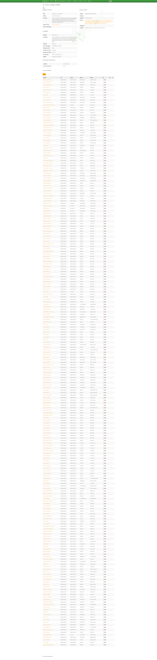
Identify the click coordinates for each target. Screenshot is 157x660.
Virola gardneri (46, 622)
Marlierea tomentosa (47, 372)
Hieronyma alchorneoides (48, 316)
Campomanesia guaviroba (48, 125)
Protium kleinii (46, 521)
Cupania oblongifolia (47, 200)
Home (52, 1)
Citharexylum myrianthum (48, 170)
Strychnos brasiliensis (47, 589)
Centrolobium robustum (47, 147)
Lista (44, 74)
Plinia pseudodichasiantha (48, 644)
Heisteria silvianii (46, 314)
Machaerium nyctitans (47, 354)
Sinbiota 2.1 (46, 1)
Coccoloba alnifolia (47, 175)
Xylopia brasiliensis (47, 624)
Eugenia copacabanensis (48, 243)
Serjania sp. (45, 564)
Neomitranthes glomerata (48, 450)
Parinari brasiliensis (47, 478)
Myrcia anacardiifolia (47, 420)
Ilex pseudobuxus (46, 329)
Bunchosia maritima (47, 117)
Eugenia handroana (47, 248)
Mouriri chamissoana (47, 407)
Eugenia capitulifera (47, 236)
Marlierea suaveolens (47, 369)
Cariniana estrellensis (47, 132)
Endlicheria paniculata (47, 223)
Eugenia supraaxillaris (47, 281)
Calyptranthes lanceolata (48, 122)
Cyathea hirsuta (46, 208)
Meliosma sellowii (46, 387)
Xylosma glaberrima (47, 627)
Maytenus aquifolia (46, 382)
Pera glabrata (45, 480)
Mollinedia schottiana (47, 402)
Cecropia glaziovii (46, 142)
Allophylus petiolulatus (47, 84)
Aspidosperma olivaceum (48, 102)
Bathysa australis (46, 107)
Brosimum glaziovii (46, 110)
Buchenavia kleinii (46, 115)
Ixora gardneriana (46, 342)
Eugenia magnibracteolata (48, 251)
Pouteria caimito (46, 513)
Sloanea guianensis (47, 569)
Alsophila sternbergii (47, 634)
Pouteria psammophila (47, 516)
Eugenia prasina (46, 271)
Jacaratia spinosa (46, 347)
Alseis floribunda (46, 87)
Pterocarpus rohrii (46, 538)
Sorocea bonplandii (47, 579)
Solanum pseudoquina (47, 576)
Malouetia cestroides (47, 359)
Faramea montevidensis (47, 294)
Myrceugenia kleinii (47, 410)
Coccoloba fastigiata (47, 178)
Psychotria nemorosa (47, 533)
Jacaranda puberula (47, 344)
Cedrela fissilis (46, 145)
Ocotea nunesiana (46, 465)
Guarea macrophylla (47, 306)
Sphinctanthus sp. (46, 581)
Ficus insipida (45, 642)
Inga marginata (46, 334)
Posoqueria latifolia (47, 506)
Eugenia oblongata (47, 266)
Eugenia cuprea (46, 246)
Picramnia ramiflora (47, 488)
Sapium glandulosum (47, 556)
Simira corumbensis (47, 566)
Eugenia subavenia (47, 279)
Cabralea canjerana (47, 120)
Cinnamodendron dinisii (47, 168)
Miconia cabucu (46, 392)
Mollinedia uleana (46, 405)
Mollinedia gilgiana (46, 397)
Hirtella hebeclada (46, 319)
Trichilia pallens (46, 609)
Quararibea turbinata (47, 541)
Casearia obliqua (46, 137)
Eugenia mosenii (46, 256)
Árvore (48, 74)
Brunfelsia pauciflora (47, 112)
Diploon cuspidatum (47, 218)
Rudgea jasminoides (47, 551)
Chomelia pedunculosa (47, 155)
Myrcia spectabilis (46, 430)
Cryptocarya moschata (47, 198)
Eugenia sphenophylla (47, 276)
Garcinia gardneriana (47, 301)
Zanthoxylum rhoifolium (47, 629)
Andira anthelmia (46, 92)
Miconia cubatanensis (47, 395)
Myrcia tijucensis (46, 435)
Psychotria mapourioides (48, 531)
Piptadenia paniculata (47, 493)
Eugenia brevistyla (46, 228)
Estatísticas (76, 1)
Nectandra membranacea (48, 445)
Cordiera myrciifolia (47, 185)
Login (90, 1)
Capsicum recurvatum (47, 130)
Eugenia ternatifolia (47, 284)
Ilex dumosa (45, 324)
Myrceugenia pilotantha (47, 415)
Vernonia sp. (45, 617)
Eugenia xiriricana (46, 289)
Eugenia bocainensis (47, 226)
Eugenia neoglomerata (47, 261)
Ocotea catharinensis (47, 453)
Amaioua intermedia (47, 89)
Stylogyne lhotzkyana (47, 591)
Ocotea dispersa (46, 458)
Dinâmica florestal (55, 24)
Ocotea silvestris (46, 468)
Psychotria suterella (47, 536)
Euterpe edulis (46, 291)
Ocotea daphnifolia (47, 455)
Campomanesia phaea (47, 127)
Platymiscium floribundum (48, 501)
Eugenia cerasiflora (47, 238)
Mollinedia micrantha (47, 400)
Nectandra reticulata (47, 448)
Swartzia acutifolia (46, 594)
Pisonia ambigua (46, 498)
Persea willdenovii (46, 483)
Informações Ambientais (61, 1)
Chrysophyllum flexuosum (48, 160)
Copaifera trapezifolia (47, 183)
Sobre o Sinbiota (83, 1)
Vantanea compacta (47, 614)
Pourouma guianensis (47, 511)
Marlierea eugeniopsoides (48, 364)
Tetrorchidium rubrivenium (48, 604)
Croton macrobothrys (47, 193)
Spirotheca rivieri (46, 584)
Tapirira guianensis (47, 599)
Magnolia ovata (46, 357)
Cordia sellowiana (46, 639)
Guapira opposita (46, 304)
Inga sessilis (45, 339)
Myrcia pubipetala (46, 427)
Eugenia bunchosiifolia (47, 231)
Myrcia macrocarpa (47, 425)
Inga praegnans (46, 337)
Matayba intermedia (47, 377)
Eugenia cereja (46, 241)
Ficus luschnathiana (47, 299)
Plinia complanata (46, 503)
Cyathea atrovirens (47, 203)
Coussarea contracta (47, 190)
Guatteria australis (46, 309)
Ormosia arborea (46, 475)
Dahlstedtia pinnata (47, 213)
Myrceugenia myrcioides (48, 412)
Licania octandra (46, 349)
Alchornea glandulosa (47, 79)
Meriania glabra (46, 390)
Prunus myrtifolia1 (46, 523)
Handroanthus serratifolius (48, 311)
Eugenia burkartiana (47, 233)
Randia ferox (45, 546)
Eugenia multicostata (47, 258)
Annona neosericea (47, 97)
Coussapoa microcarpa (47, 188)
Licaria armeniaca (46, 352)
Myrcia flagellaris (46, 422)
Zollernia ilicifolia (46, 632)
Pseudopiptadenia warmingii (48, 526)
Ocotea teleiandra (46, 470)
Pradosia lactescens (47, 518)
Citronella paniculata (47, 173)
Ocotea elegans (46, 460)
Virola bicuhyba (46, 619)
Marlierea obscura (46, 367)
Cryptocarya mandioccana (48, 195)
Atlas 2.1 (70, 1)
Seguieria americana (47, 561)
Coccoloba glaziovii (47, 180)
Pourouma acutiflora (47, 508)
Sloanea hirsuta (46, 571)
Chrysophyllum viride (47, 165)
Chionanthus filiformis (47, 150)
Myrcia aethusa (46, 417)
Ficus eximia (45, 296)
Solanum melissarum (47, 574)
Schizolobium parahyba (47, 559)
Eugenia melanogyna (47, 253)
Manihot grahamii (46, 362)
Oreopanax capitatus (47, 473)
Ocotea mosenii (46, 463)
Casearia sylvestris (47, 140)
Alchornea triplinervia (47, 82)
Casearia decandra (47, 135)
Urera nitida (45, 612)
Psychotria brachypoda (47, 528)
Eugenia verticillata (46, 286)
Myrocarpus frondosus (47, 440)
